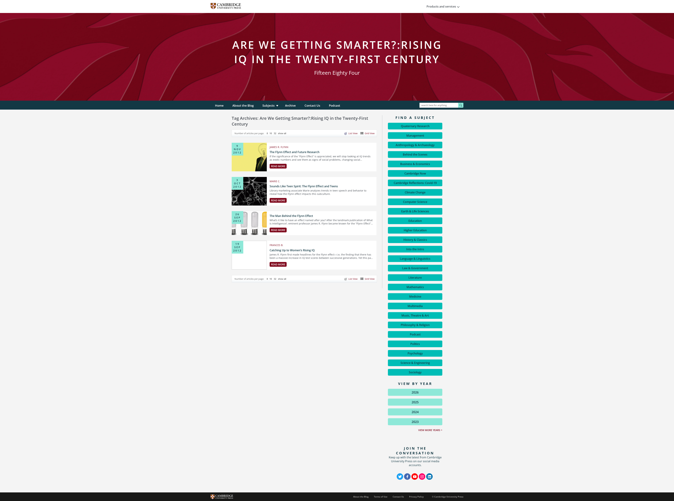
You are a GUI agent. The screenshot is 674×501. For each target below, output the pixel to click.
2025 (415, 402)
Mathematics (415, 287)
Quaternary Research (415, 126)
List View (353, 133)
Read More (278, 166)
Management (415, 135)
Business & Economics (415, 164)
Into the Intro (415, 249)
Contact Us (312, 105)
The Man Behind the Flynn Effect (291, 216)
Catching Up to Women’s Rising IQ (292, 250)
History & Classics (415, 240)
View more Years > (430, 430)
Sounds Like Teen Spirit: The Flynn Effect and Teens (304, 186)
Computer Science (415, 202)
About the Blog (243, 105)
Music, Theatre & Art (415, 315)
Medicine (415, 296)
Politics (415, 344)
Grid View (370, 133)
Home (219, 105)
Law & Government (415, 268)
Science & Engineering (415, 363)
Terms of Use (380, 496)
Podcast (334, 105)
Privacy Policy (416, 496)
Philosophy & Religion (415, 325)
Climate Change (415, 192)
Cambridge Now (415, 173)
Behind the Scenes (415, 154)
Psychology (415, 353)
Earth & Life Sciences (415, 211)
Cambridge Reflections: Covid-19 (415, 183)
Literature (415, 278)
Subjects (268, 105)
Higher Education (415, 230)
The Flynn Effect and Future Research (294, 152)
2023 (415, 422)
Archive (290, 105)
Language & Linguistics (415, 259)
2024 (415, 412)
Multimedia (415, 306)
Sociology (415, 372)
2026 (415, 392)
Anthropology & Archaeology (415, 145)
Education (415, 221)
